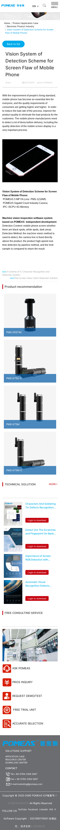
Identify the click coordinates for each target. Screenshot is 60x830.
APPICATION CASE (14, 756)
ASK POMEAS (21, 668)
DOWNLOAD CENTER (16, 762)
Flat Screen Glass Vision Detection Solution (36, 278)
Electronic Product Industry (20, 26)
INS (51, 809)
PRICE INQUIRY (22, 682)
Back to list (13, 44)
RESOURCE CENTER (15, 759)
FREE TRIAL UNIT (24, 709)
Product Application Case (25, 23)
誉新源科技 (39, 826)
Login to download (37, 520)
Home (7, 23)
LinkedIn (43, 809)
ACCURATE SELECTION (27, 723)
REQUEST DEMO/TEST (27, 695)
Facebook (33, 809)
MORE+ (53, 484)
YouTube (22, 809)
